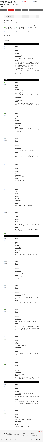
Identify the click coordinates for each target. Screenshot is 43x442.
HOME (5, 12)
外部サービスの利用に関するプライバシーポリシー (8, 439)
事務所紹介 (9, 12)
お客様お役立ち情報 (34, 435)
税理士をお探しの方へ (26, 435)
